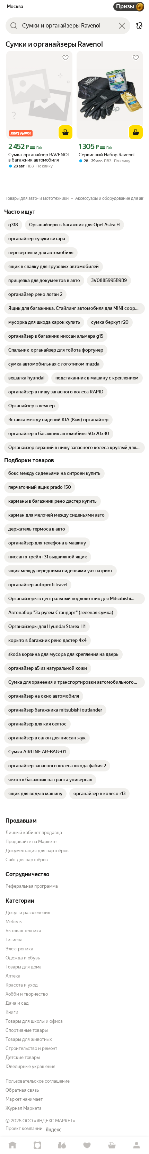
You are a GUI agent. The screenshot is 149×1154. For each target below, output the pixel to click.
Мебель (13, 921)
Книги (12, 1012)
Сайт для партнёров (27, 859)
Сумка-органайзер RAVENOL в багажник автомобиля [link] (39, 157)
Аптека (13, 976)
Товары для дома (24, 966)
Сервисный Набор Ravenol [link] (106, 154)
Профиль (136, 1145)
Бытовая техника (23, 930)
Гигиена (14, 939)
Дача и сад (17, 1003)
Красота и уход (22, 985)
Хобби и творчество (27, 994)
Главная (12, 1145)
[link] (13, 224)
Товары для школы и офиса (34, 1021)
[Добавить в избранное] (65, 58)
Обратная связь (22, 1090)
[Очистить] (122, 25)
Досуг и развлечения (28, 912)
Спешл (37, 1145)
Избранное (86, 1145)
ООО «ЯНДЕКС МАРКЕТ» (49, 1120)
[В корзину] (65, 132)
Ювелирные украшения (30, 1066)
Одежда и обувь (23, 957)
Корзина (111, 1145)
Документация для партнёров (37, 850)
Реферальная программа (32, 886)
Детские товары (23, 1057)
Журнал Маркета (24, 1108)
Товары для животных (29, 1039)
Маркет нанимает (24, 1099)
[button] (139, 25)
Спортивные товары (27, 1030)
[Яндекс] (53, 1129)
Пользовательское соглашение (38, 1081)
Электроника (19, 948)
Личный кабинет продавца (34, 832)
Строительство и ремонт (31, 1048)
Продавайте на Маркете (31, 841)
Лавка (62, 1145)
